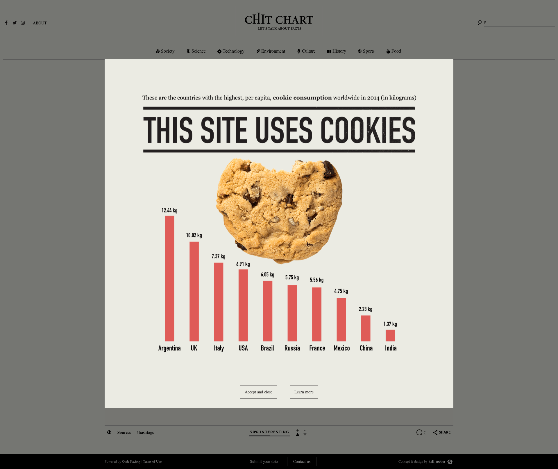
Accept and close (258, 391)
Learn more (304, 391)
